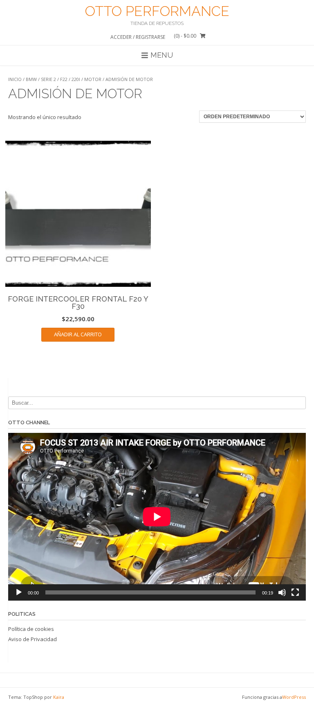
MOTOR (92, 79)
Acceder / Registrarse (137, 37)
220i (76, 79)
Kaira (58, 697)
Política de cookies (31, 629)
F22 (63, 79)
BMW (31, 79)
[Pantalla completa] (295, 592)
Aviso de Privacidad (32, 639)
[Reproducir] (19, 592)
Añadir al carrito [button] (78, 334)
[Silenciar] (282, 592)
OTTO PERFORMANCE (157, 11)
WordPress (294, 697)
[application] (157, 517)
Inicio (15, 79)
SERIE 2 (48, 79)
